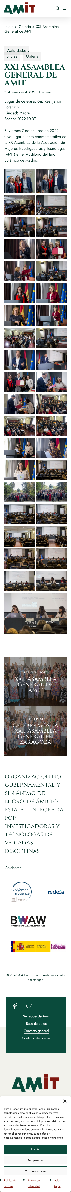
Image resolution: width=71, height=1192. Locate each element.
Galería (25, 27)
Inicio (9, 27)
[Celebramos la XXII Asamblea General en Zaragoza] (35, 731)
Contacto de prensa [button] (36, 1038)
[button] (65, 1101)
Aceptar (35, 1149)
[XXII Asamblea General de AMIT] (35, 681)
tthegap (38, 979)
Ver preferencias (35, 1171)
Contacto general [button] (36, 1030)
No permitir (35, 1160)
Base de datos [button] (36, 1023)
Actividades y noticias (16, 53)
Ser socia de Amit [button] (36, 1016)
